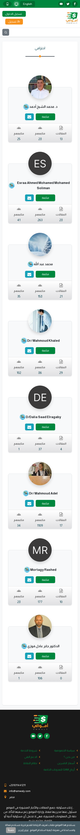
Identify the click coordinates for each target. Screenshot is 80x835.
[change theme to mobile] (7, 4)
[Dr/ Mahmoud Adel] (40, 473)
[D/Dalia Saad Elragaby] (40, 397)
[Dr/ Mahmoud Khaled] (40, 320)
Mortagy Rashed (43, 570)
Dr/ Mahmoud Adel (43, 493)
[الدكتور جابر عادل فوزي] (40, 626)
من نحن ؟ (69, 756)
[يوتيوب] (61, 4)
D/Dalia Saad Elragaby (43, 417)
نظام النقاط (30, 763)
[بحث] (5, 32)
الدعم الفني (30, 756)
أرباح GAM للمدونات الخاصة (59, 769)
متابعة (45, 116)
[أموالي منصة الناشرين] (72, 17)
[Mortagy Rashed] (40, 549)
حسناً (11, 830)
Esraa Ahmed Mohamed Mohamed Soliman (43, 185)
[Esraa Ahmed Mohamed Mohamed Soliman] (40, 163)
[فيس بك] (75, 4)
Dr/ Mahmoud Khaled (43, 340)
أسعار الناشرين (66, 763)
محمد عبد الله (43, 264)
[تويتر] (68, 4)
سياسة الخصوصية (64, 750)
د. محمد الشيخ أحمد (43, 107)
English (27, 3)
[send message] (29, 116)
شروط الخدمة (29, 750)
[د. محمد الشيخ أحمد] (40, 86)
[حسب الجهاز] (16, 4)
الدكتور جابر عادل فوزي (43, 646)
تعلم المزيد (23, 830)
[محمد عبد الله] (40, 244)
